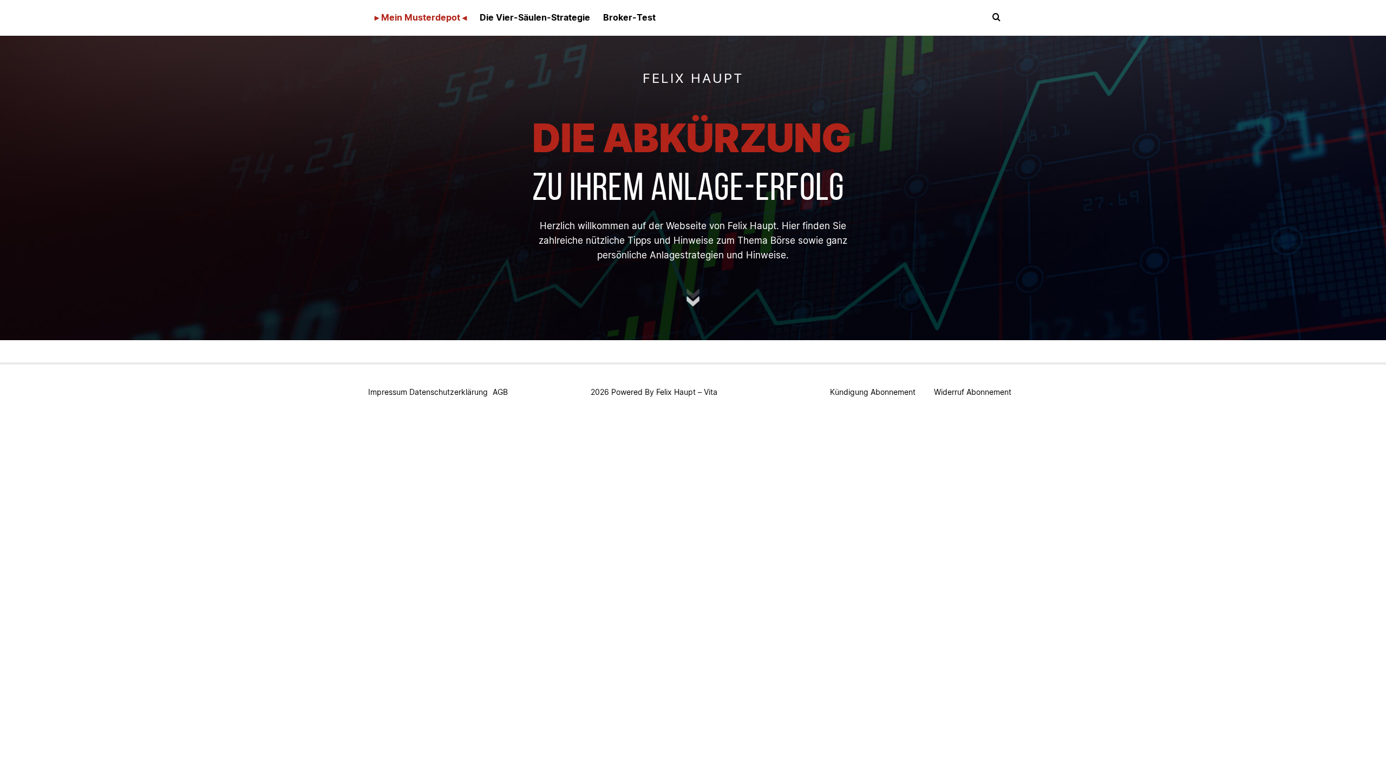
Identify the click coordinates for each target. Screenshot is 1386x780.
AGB (500, 391)
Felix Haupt (676, 391)
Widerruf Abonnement (972, 391)
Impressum (387, 391)
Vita (710, 391)
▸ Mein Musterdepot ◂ (421, 17)
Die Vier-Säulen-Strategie (535, 17)
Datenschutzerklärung (448, 391)
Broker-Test (629, 17)
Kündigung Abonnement (873, 391)
